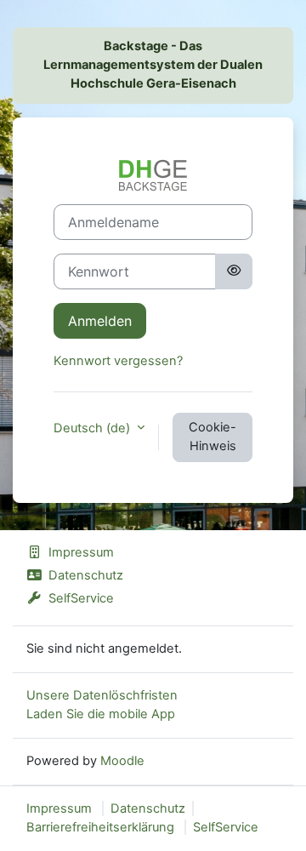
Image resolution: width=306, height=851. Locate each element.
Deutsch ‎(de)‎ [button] (93, 428)
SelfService (81, 598)
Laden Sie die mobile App (100, 714)
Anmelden (100, 320)
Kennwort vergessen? (118, 360)
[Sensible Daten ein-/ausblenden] (233, 271)
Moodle (122, 760)
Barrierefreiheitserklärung (100, 827)
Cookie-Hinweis (212, 437)
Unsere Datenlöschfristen (102, 695)
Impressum (81, 552)
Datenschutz (85, 575)
